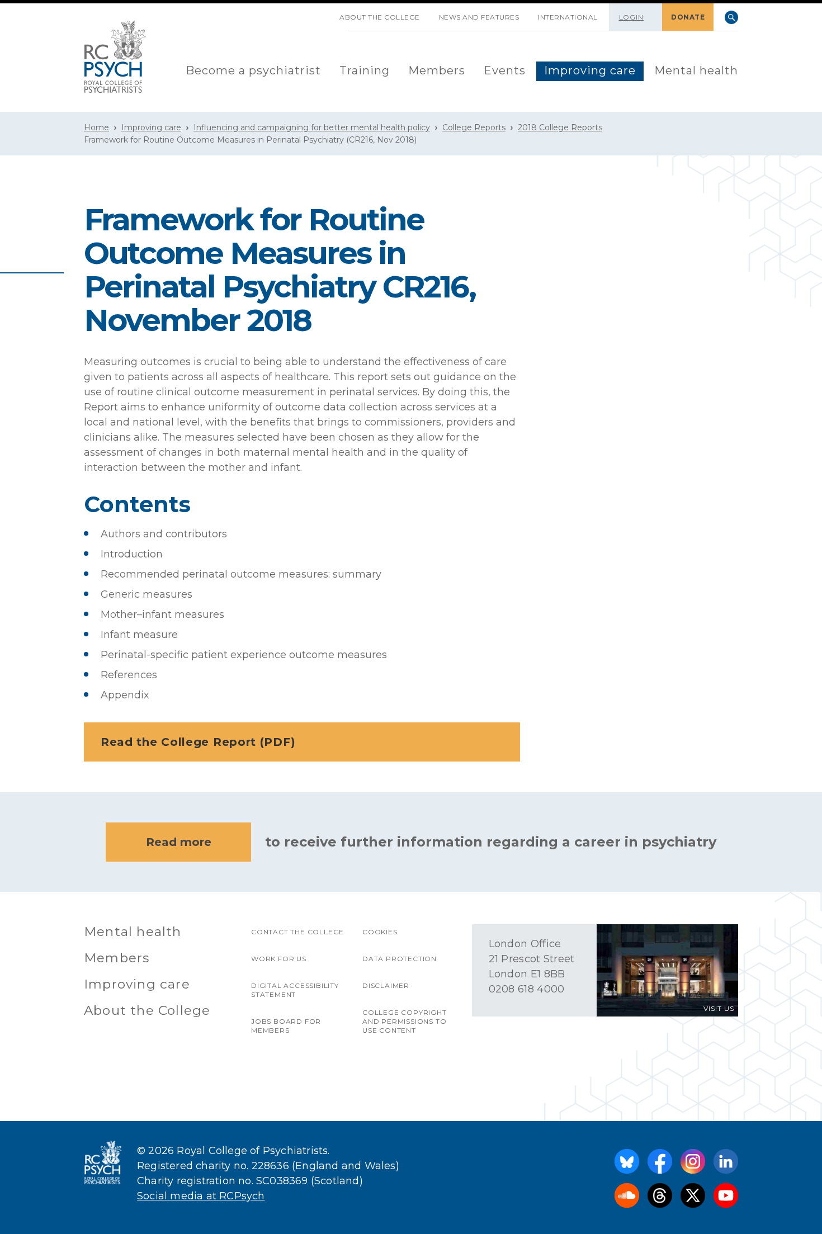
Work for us (278, 958)
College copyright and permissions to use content (404, 1021)
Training (364, 70)
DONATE (688, 17)
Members (436, 70)
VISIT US (718, 1008)
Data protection (399, 958)
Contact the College (297, 932)
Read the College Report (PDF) (198, 742)
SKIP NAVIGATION (320, 13)
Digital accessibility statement (295, 990)
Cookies (380, 932)
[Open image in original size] (115, 57)
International (568, 17)
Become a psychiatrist (253, 70)
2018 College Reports (560, 127)
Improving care (590, 70)
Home (96, 127)
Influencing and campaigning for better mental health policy (311, 127)
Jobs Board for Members (286, 1025)
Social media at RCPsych (201, 1196)
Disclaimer (385, 985)
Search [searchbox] (731, 17)
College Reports (474, 127)
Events (505, 70)
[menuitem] (253, 71)
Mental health (696, 70)
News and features (479, 17)
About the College (379, 17)
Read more (178, 842)
